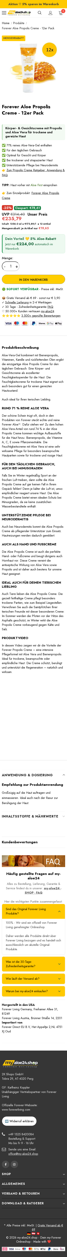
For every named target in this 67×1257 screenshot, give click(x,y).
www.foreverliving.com (16, 1109)
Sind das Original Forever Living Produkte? (26, 911)
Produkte (18, 23)
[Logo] (19, 13)
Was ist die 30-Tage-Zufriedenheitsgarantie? (20, 964)
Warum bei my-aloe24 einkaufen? (27, 991)
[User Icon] (50, 13)
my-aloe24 (47, 311)
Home (5, 23)
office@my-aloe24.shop (23, 1154)
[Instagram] (14, 1164)
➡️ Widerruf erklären (19, 1121)
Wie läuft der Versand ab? (22, 979)
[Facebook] (5, 1164)
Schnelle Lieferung (17, 302)
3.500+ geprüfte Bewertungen (40, 316)
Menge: (7, 258)
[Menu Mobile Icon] (4, 13)
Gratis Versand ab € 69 (47, 1227)
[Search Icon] (40, 13)
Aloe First (36, 185)
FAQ (50, 307)
